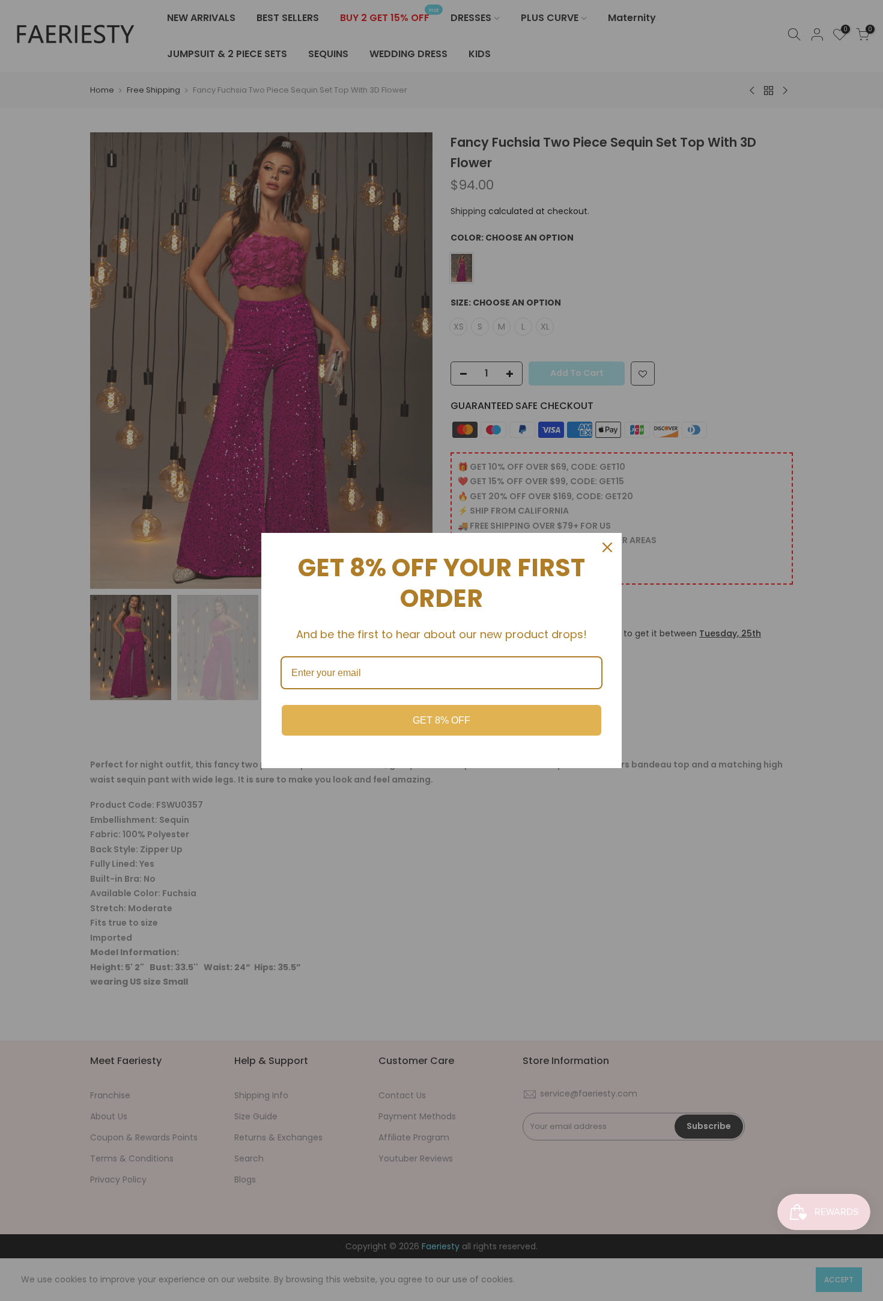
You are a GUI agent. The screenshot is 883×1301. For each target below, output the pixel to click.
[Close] (607, 547)
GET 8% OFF (441, 720)
